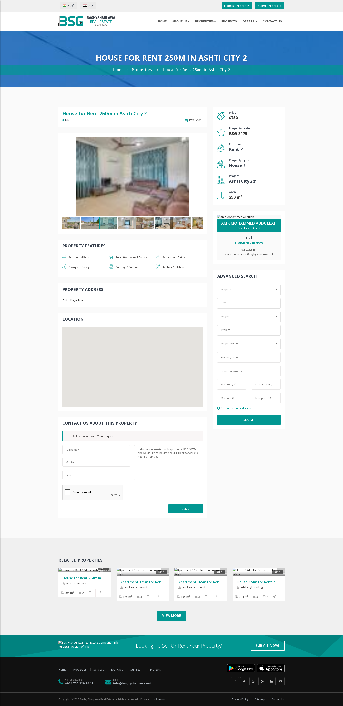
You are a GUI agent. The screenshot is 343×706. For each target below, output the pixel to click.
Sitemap (260, 699)
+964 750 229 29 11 (79, 683)
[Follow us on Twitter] (244, 681)
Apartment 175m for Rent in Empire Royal (154, 582)
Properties (204, 21)
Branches (117, 669)
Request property (237, 5)
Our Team (137, 669)
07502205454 (249, 249)
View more (171, 616)
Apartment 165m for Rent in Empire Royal (212, 582)
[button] (200, 140)
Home (118, 69)
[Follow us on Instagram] (253, 681)
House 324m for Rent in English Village (268, 582)
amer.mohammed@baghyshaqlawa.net (249, 254)
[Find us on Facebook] (235, 681)
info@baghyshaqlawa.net (132, 683)
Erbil (67, 120)
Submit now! (267, 645)
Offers (249, 21)
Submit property (270, 5)
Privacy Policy (240, 699)
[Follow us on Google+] (262, 681)
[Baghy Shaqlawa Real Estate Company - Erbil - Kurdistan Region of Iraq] (86, 21)
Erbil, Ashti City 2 (76, 583)
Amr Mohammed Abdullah (249, 223)
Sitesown (161, 699)
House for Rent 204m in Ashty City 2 (91, 578)
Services (99, 669)
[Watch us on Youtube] (281, 681)
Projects (229, 21)
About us (180, 21)
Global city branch (249, 243)
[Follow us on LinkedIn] (272, 681)
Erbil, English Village (252, 587)
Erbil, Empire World (135, 587)
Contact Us (272, 21)
